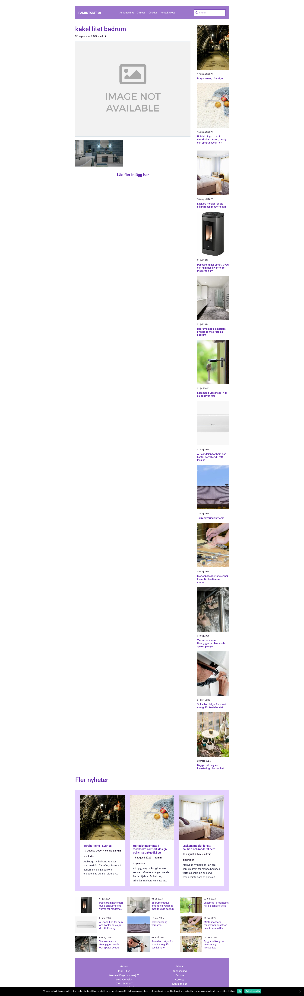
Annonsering (127, 12)
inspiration (89, 856)
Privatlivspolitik (253, 991)
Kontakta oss (168, 12)
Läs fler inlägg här (133, 174)
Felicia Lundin (113, 850)
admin (103, 36)
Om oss (141, 12)
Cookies (153, 12)
